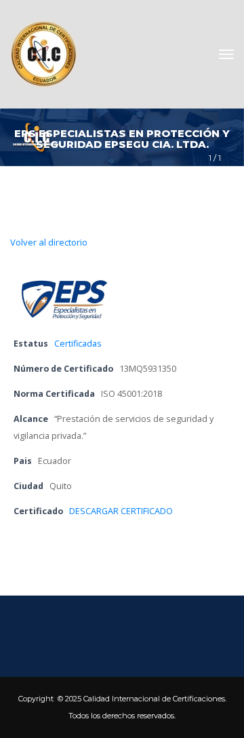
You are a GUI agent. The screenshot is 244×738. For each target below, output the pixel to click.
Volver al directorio (48, 242)
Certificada (78, 343)
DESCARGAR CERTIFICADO (121, 511)
